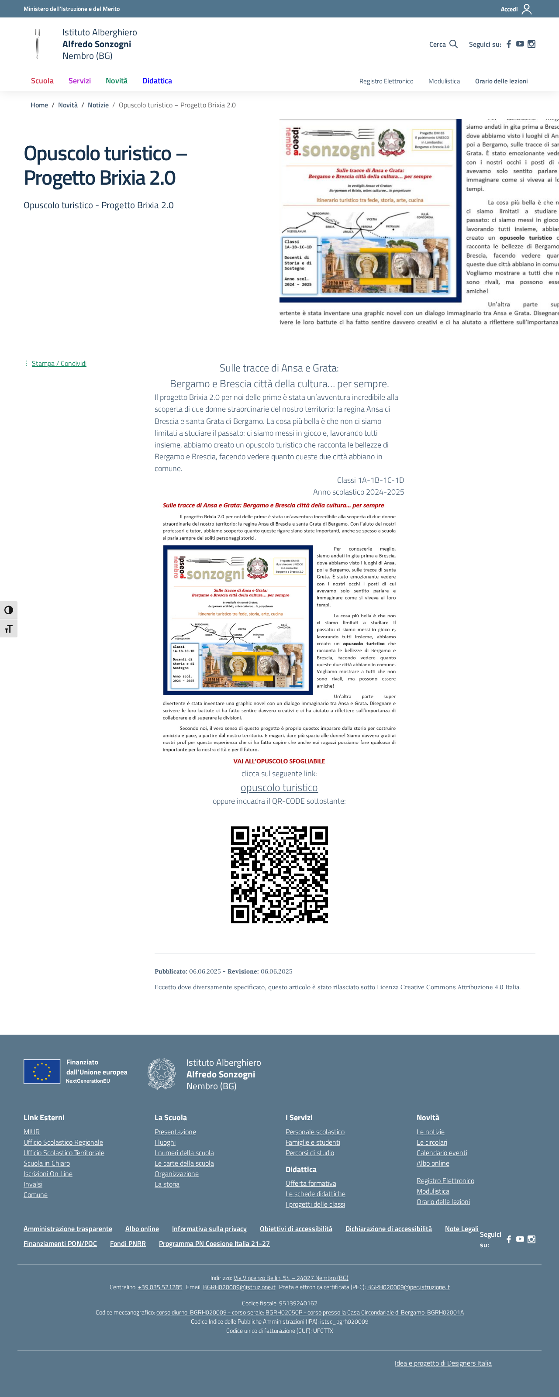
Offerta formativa (311, 1183)
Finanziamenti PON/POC (60, 1243)
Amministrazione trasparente (68, 1228)
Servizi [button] (80, 80)
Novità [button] (117, 80)
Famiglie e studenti (313, 1142)
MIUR (32, 1131)
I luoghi (165, 1142)
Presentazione (175, 1131)
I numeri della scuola (184, 1152)
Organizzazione (177, 1173)
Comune (36, 1194)
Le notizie (431, 1131)
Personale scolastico (315, 1131)
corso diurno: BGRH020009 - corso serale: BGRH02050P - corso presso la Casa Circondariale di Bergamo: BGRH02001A (310, 1312)
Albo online (433, 1163)
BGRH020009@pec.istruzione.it (408, 1286)
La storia (167, 1184)
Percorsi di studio (310, 1152)
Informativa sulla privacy (209, 1228)
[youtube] (520, 44)
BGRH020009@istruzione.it (239, 1286)
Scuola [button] (42, 80)
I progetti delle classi (315, 1204)
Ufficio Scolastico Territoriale (64, 1152)
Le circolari (432, 1142)
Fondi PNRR (128, 1243)
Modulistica (444, 81)
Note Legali (462, 1228)
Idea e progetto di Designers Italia (443, 1363)
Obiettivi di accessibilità (296, 1228)
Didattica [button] (157, 80)
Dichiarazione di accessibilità (388, 1228)
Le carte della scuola (184, 1163)
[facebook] (509, 44)
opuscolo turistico (279, 787)
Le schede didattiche (315, 1193)
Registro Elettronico (386, 81)
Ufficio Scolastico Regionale (63, 1142)
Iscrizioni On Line (48, 1173)
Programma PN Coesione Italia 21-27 (214, 1243)
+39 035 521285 (160, 1286)
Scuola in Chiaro (47, 1163)
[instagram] (531, 44)
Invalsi (33, 1184)
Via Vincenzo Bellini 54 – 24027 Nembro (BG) (291, 1277)
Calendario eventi (442, 1152)
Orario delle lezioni (501, 81)
